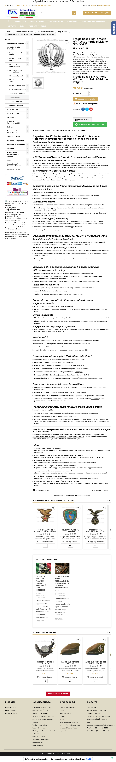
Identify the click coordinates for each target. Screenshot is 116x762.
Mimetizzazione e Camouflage (15, 71)
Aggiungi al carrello (85, 99)
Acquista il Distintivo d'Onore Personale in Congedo (15, 233)
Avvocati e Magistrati (15, 141)
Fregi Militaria (15, 97)
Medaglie (78, 372)
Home (8, 39)
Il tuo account (67, 702)
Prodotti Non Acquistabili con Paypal (13, 154)
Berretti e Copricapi (18, 93)
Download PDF (82, 119)
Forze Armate (20, 21)
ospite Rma (64, 731)
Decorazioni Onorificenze (93, 21)
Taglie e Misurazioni (40, 725)
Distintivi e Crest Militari (15, 60)
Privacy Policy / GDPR (40, 710)
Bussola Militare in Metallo (45, 663)
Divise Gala (72, 21)
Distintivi (79, 365)
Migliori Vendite (11, 713)
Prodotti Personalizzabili (13, 122)
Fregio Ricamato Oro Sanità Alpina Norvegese (45, 531)
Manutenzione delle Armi (16, 81)
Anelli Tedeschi (16, 101)
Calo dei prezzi (10, 707)
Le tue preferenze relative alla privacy (68, 759)
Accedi (93, 5)
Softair (10, 127)
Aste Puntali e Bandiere (16, 145)
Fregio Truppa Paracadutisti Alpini (95, 531)
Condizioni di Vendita (40, 713)
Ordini (62, 710)
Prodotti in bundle (37, 26)
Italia (9, 160)
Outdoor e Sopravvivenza (14, 65)
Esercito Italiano (60, 369)
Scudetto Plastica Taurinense (70, 531)
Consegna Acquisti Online (42, 707)
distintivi (43, 365)
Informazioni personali (68, 707)
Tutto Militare (78, 437)
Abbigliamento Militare (16, 43)
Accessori (38, 378)
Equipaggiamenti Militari (15, 54)
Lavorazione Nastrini (40, 728)
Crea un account (104, 5)
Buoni (62, 719)
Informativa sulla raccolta (36, 759)
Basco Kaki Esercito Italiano (70, 663)
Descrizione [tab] (38, 131)
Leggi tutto (40, 621)
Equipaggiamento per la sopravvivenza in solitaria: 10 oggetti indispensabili (62, 582)
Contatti (11, 26)
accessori (95, 399)
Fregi (36, 365)
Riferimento (78, 48)
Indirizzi (62, 716)
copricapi (69, 362)
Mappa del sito (38, 743)
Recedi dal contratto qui (58, 693)
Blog (22, 26)
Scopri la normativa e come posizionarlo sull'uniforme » (17, 236)
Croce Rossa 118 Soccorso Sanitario (14, 165)
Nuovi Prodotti (10, 710)
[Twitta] (87, 109)
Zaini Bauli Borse (13, 137)
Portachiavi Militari (16, 105)
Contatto (92, 702)
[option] (43, 594)
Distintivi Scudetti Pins (17, 86)
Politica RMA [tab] (78, 131)
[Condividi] (83, 109)
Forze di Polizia (37, 21)
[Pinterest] (91, 109)
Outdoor (10, 148)
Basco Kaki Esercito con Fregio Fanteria (95, 663)
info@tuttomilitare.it (43, 5)
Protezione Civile (39, 737)
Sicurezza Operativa (16, 76)
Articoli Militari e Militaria (13, 48)
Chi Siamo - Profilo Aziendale (43, 716)
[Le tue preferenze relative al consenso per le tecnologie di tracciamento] (112, 758)
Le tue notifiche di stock (68, 728)
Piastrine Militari (55, 21)
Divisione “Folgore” (63, 437)
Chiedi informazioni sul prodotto (90, 124)
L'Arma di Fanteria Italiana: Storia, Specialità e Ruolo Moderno (41, 583)
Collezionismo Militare (17, 90)
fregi (50, 221)
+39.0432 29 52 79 (20, 5)
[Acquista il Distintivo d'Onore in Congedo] (17, 203)
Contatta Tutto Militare (41, 740)
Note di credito (65, 713)
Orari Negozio (38, 745)
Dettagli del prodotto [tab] (58, 131)
